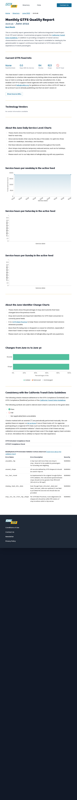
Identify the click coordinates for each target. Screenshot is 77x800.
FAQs (39, 5)
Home (7, 13)
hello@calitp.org (22, 85)
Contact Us (64, 5)
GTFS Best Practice (20, 322)
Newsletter (9, 537)
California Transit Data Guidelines (53, 400)
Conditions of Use (12, 527)
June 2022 (26, 13)
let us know (31, 423)
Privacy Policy (10, 541)
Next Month (10, 27)
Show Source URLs (14, 94)
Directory (26, 5)
